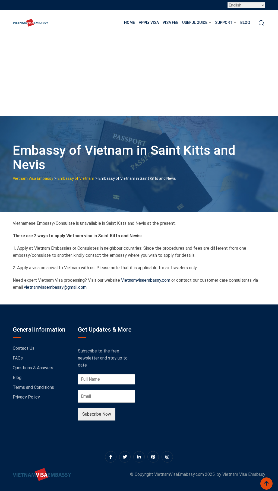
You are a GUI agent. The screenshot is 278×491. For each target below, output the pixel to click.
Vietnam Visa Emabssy (243, 474)
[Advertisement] (139, 76)
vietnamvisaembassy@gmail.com (55, 287)
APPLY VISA (149, 22)
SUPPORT (224, 22)
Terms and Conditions (33, 387)
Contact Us (23, 348)
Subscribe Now (96, 414)
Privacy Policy (26, 397)
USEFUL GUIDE (194, 22)
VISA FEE (170, 22)
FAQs (18, 358)
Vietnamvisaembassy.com (145, 280)
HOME (129, 22)
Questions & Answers (33, 367)
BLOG (245, 22)
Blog (17, 377)
